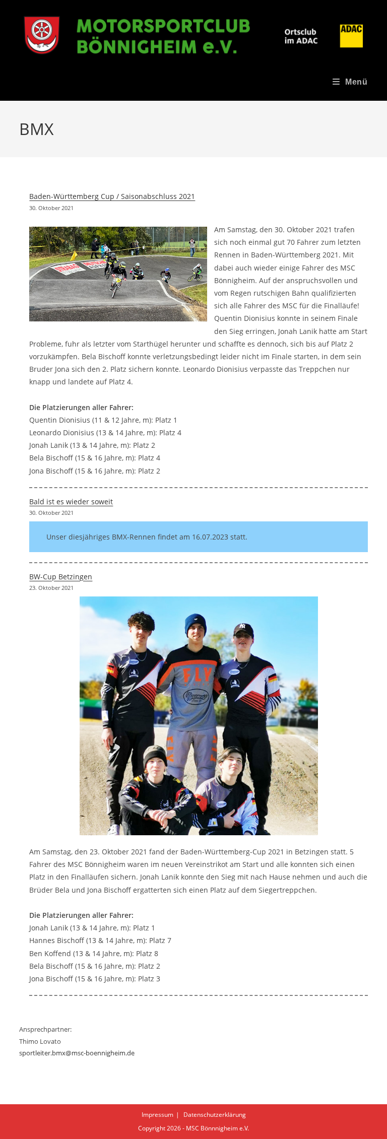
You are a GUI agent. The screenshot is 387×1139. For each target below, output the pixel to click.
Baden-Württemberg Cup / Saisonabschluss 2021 (112, 196)
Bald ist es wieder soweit (71, 501)
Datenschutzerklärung (214, 1114)
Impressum (157, 1114)
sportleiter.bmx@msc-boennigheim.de (77, 1052)
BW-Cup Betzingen (60, 576)
